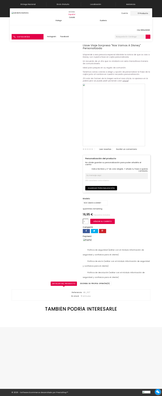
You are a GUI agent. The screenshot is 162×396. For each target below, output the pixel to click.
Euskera (103, 20)
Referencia (77, 292)
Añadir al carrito (102, 221)
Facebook (64, 36)
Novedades (88, 355)
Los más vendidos (90, 359)
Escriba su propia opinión (95, 283)
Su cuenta (53, 346)
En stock (75, 296)
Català (72, 17)
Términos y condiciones (128, 359)
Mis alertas (52, 373)
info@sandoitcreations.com (28, 360)
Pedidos (50, 355)
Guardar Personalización (101, 188)
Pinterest (102, 231)
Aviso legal (123, 355)
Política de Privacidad (127, 370)
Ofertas (86, 351)
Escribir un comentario (125, 149)
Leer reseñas (103, 149)
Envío (120, 351)
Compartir (86, 231)
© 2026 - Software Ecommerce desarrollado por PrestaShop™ (40, 392)
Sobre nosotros (125, 363)
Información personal (56, 351)
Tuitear (94, 231)
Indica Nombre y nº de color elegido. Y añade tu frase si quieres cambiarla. (120, 170)
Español (72, 14)
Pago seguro (123, 367)
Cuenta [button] (124, 13)
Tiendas (121, 382)
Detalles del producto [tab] (63, 283)
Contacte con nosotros (128, 374)
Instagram (51, 36)
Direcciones (52, 363)
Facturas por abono (56, 359)
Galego (59, 20)
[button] (117, 13)
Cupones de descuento (57, 367)
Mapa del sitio (124, 378)
